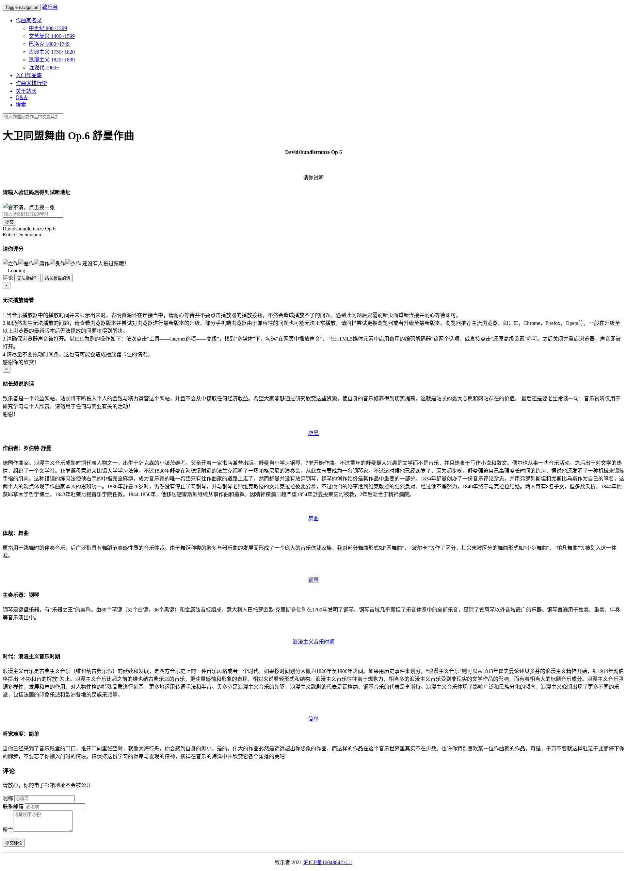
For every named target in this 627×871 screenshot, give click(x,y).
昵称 (8, 798)
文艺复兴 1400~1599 (52, 36)
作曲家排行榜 (31, 83)
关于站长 (26, 91)
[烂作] (10, 263)
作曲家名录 (29, 20)
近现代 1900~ (44, 67)
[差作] (26, 263)
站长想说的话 (57, 278)
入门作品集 (29, 75)
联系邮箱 (13, 806)
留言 (8, 830)
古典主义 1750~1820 (52, 52)
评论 (8, 278)
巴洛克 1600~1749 (49, 44)
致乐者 (50, 7)
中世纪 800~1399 (48, 28)
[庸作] (42, 263)
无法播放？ (27, 278)
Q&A (21, 97)
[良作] (57, 263)
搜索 (21, 105)
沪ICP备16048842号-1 (327, 862)
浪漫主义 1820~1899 (52, 59)
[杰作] (73, 263)
